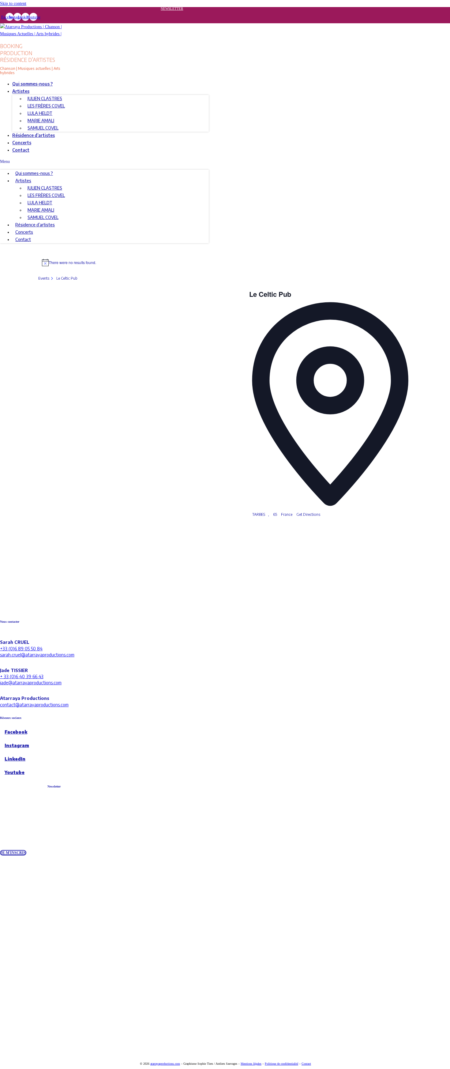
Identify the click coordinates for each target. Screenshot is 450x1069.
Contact (20, 150)
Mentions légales (251, 1063)
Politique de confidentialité (281, 1063)
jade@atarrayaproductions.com (31, 682)
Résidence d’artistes (33, 135)
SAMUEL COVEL (43, 127)
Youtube (14, 772)
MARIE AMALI (41, 120)
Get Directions (308, 514)
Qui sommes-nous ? (32, 83)
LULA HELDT (40, 113)
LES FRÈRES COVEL (46, 105)
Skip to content (13, 3)
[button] (104, 161)
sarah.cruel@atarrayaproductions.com (37, 654)
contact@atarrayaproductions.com (34, 704)
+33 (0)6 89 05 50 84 (21, 648)
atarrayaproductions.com (165, 1063)
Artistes (20, 91)
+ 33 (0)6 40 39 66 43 (21, 676)
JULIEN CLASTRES (45, 98)
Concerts (21, 142)
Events (43, 278)
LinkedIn (15, 758)
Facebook (16, 732)
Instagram (17, 745)
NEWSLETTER (172, 8)
